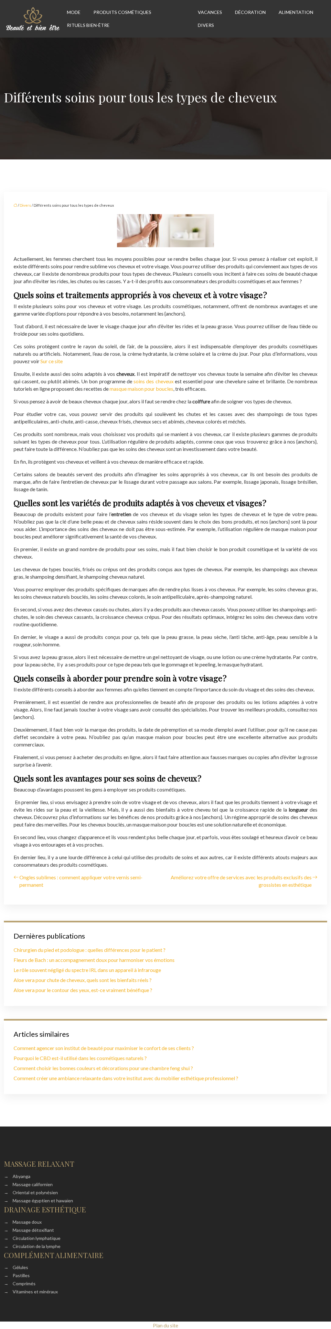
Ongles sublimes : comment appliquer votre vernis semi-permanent (81, 881)
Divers (206, 25)
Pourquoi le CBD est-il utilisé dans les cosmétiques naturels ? (80, 1058)
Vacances (210, 12)
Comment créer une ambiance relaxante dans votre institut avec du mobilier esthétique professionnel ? (126, 1078)
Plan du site (165, 1325)
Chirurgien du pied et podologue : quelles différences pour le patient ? (90, 950)
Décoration (250, 12)
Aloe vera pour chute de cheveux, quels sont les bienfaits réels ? (83, 980)
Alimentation (296, 12)
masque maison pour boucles (141, 389)
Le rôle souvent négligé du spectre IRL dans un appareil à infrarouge (87, 970)
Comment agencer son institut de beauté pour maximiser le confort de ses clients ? (104, 1048)
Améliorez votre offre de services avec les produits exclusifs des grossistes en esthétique (241, 881)
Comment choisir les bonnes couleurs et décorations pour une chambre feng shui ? (103, 1068)
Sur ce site (51, 361)
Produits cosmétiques (122, 12)
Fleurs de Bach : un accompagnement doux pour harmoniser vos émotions (94, 960)
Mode (73, 12)
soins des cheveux (153, 381)
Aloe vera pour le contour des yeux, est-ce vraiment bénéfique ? (83, 990)
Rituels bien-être (88, 25)
